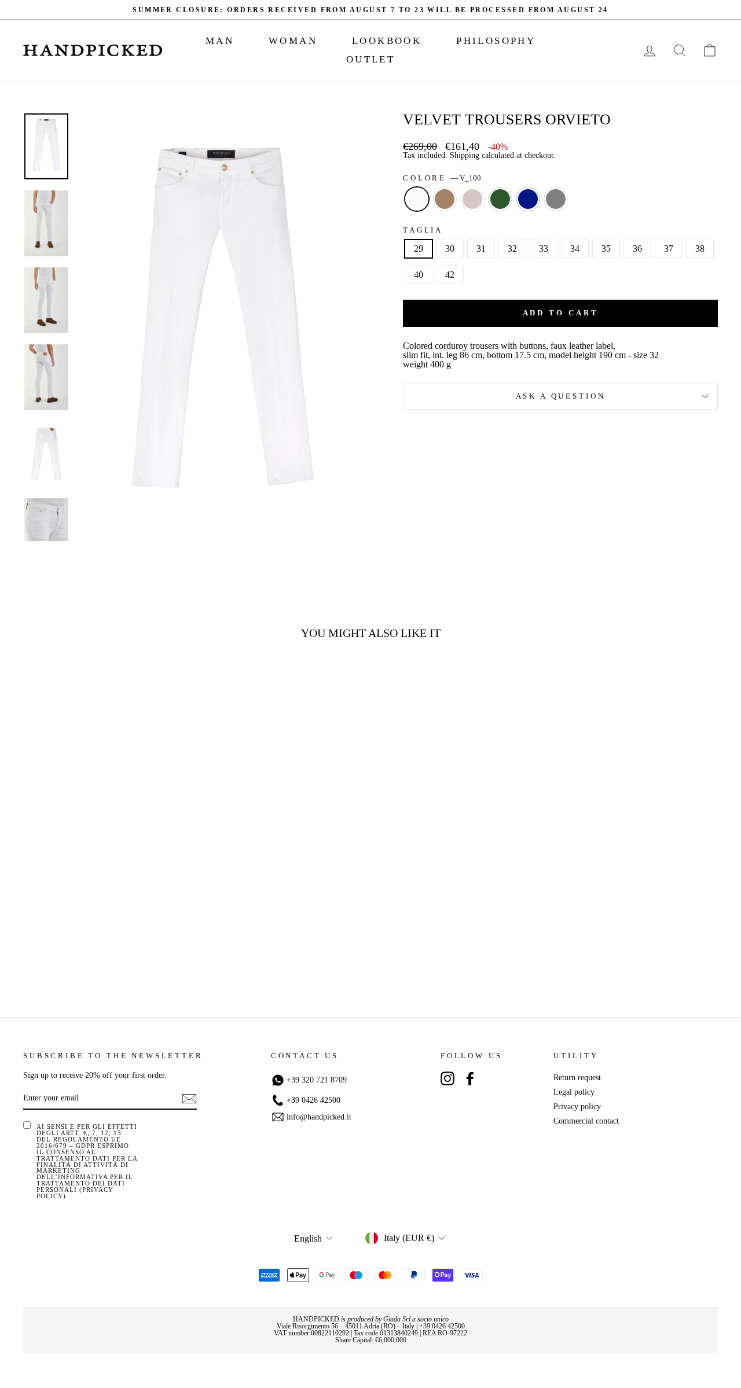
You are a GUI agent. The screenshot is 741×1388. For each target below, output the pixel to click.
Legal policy (574, 1092)
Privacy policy (577, 1106)
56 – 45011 (346, 1326)
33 (543, 248)
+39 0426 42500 (313, 1100)
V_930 (555, 199)
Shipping (464, 156)
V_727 (500, 199)
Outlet (370, 59)
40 (418, 274)
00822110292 (330, 1333)
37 (668, 248)
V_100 (416, 199)
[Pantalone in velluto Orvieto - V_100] (66, 948)
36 (637, 248)
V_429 (444, 199)
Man (220, 40)
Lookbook (386, 40)
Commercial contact (586, 1121)
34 (574, 248)
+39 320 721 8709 (317, 1080)
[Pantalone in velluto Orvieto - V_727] (113, 948)
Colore (442, 178)
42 (449, 274)
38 (700, 248)
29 (418, 248)
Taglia (423, 230)
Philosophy (495, 40)
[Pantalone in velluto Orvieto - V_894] (128, 948)
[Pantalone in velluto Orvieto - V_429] (81, 948)
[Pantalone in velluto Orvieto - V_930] (144, 948)
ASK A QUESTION (561, 396)
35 (606, 248)
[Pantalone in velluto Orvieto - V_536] (97, 948)
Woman (293, 40)
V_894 (528, 199)
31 (481, 248)
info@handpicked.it (319, 1117)
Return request (577, 1077)
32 (512, 248)
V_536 (472, 199)
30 (449, 248)
